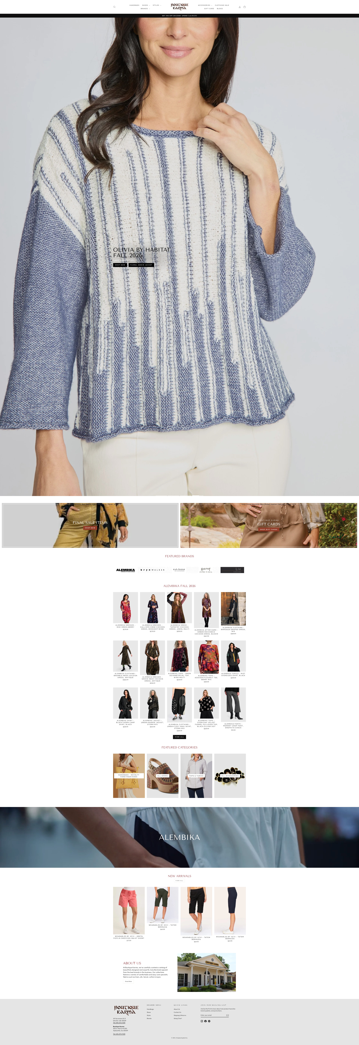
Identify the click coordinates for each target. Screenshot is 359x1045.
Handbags (134, 5)
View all (179, 737)
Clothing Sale (222, 5)
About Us (177, 1009)
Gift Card (209, 8)
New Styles (187, 267)
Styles (156, 5)
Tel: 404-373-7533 (119, 1022)
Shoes (145, 5)
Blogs (220, 8)
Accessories (204, 5)
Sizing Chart (178, 1018)
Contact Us (177, 1012)
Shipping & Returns (180, 1015)
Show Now (170, 267)
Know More (128, 981)
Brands (144, 8)
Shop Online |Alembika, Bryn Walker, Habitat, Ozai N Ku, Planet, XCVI (90, 504)
